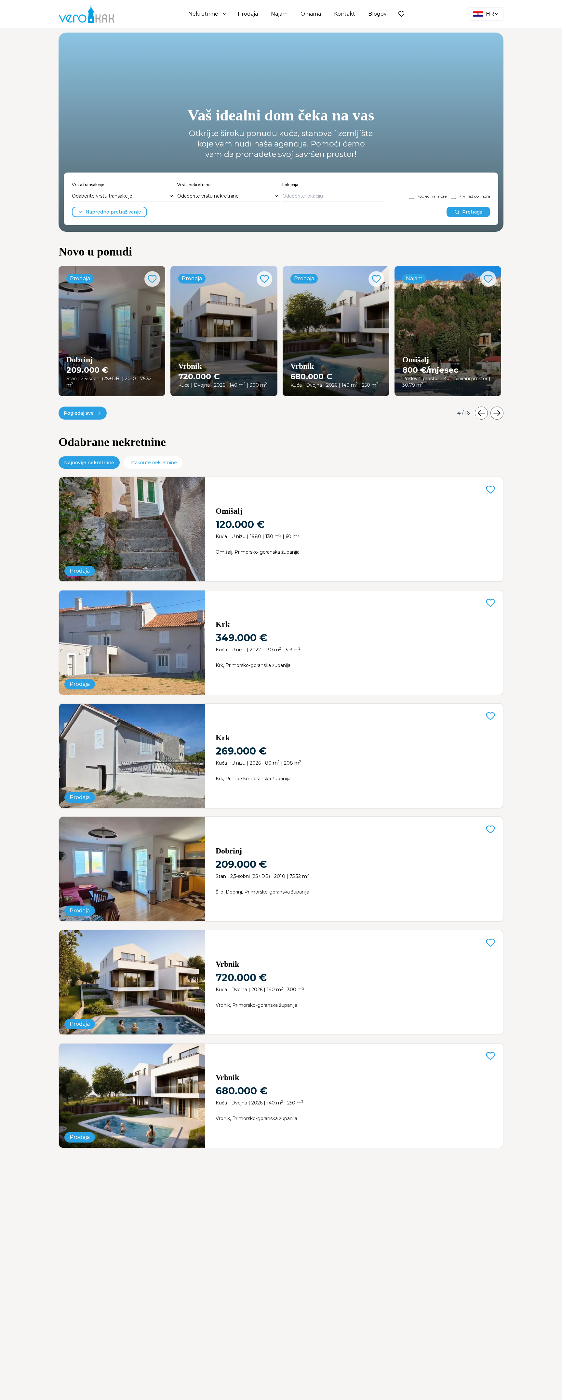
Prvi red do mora (474, 196)
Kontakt (344, 14)
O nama (311, 14)
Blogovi (378, 14)
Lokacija (290, 184)
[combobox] (123, 196)
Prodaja (248, 14)
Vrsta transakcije (88, 184)
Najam (279, 14)
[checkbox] (411, 196)
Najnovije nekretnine (89, 462)
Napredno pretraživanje (113, 212)
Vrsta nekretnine (194, 184)
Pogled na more (432, 196)
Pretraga (472, 212)
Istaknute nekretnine (153, 462)
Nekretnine (203, 14)
